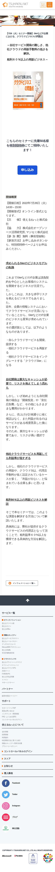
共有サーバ (6, 671)
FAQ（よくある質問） (9, 717)
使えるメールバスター (9, 641)
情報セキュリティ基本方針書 (12, 743)
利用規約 (5, 737)
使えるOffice (6, 629)
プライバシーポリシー (9, 746)
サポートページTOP (9, 708)
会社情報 (5, 732)
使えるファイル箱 (8, 623)
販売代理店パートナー (9, 696)
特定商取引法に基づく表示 (11, 740)
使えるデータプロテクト (10, 638)
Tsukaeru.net (20, 850)
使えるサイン (6, 626)
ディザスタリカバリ (9, 644)
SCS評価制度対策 (8, 653)
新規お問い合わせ (8, 711)
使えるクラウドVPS (9, 668)
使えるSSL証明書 (8, 677)
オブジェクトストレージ (10, 665)
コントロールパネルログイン (12, 719)
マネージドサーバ (8, 682)
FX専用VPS (6, 674)
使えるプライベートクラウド (12, 662)
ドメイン (5, 679)
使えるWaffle (6, 650)
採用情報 (5, 734)
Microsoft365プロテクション (11, 647)
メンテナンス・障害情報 (10, 714)
